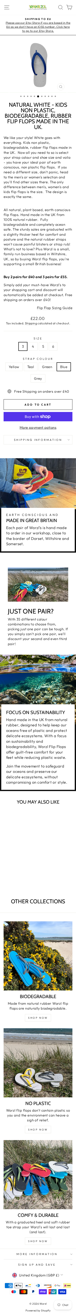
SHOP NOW (38, 1017)
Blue (63, 366)
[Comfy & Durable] (38, 1174)
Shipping (31, 323)
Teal (30, 366)
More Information (36, 1254)
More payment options (38, 427)
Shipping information (38, 439)
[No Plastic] (38, 1062)
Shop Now (38, 1129)
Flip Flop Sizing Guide (54, 307)
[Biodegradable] (38, 955)
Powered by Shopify (38, 1310)
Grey (38, 378)
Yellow (14, 366)
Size (38, 338)
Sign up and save (37, 1264)
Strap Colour (38, 358)
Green (47, 366)
